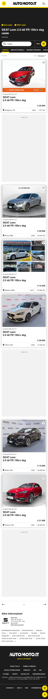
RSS (40, 670)
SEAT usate (21, 25)
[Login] (4, 3)
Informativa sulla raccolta (10, 695)
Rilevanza (41, 56)
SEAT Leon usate (34, 636)
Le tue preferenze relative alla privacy (15, 697)
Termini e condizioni (29, 666)
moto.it (19, 688)
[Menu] (44, 3)
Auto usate (8, 25)
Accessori (24, 633)
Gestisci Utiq (25, 674)
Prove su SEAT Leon (9, 638)
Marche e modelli (17, 50)
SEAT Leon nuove (18, 636)
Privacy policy (15, 666)
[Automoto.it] (24, 3)
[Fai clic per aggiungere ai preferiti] (43, 62)
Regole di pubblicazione (12, 670)
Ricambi (34, 633)
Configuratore (27, 630)
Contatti (15, 674)
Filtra (38, 44)
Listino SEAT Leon (26, 638)
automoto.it (10, 688)
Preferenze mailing (39, 674)
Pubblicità (26, 670)
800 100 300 (14, 623)
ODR (34, 670)
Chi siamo (6, 674)
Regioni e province (34, 50)
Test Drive (13, 633)
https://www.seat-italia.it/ (17, 625)
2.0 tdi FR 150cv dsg (14, 99)
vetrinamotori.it (36, 688)
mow (26, 688)
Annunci (5, 50)
